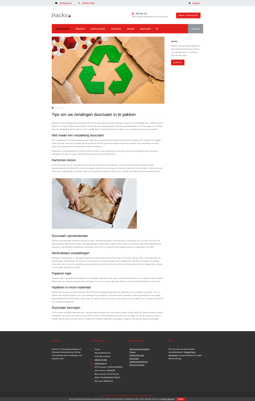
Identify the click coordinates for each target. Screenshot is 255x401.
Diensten (80, 29)
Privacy (132, 352)
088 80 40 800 (88, 3)
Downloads (134, 358)
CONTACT (195, 29)
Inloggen (196, 3)
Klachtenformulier (136, 355)
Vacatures (145, 29)
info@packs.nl (65, 3)
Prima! (180, 399)
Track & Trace (98, 29)
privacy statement (168, 399)
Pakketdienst (63, 29)
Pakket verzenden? (188, 15)
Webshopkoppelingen (138, 362)
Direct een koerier (136, 365)
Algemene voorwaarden (139, 349)
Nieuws (130, 29)
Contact (177, 62)
